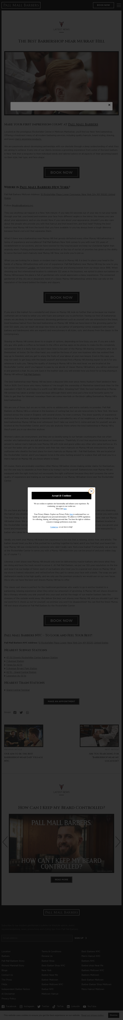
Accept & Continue (61, 495)
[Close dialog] (91, 491)
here (65, 509)
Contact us (54, 527)
